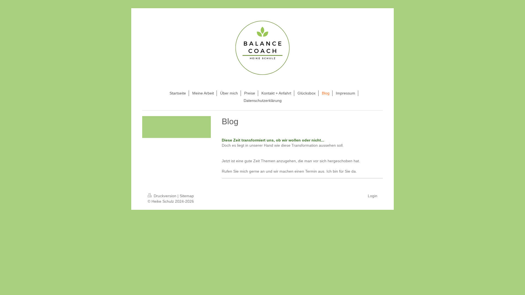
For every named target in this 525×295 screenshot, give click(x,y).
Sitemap (187, 196)
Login (372, 196)
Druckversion (165, 196)
